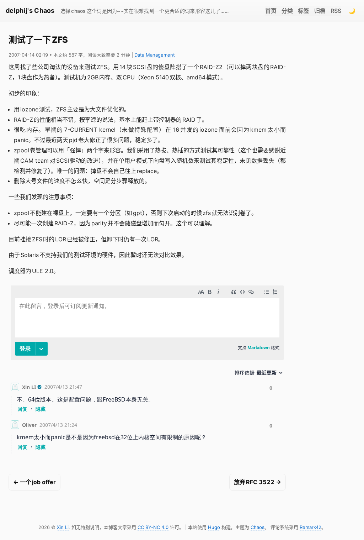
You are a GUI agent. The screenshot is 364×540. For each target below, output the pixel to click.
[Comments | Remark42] (147, 371)
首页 (271, 10)
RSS (336, 10)
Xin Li (63, 527)
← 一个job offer (34, 482)
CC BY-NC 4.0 (153, 527)
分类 (287, 10)
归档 (320, 10)
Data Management (154, 55)
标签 (303, 10)
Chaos (257, 527)
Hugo (214, 527)
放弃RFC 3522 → (257, 482)
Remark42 (310, 527)
